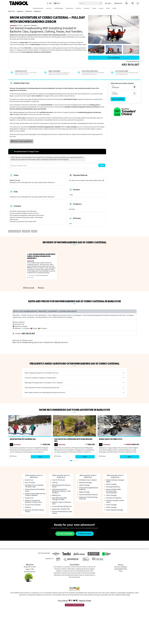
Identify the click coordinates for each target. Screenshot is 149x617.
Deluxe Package (84, 492)
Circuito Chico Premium (33, 505)
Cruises (94, 8)
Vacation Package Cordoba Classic (115, 501)
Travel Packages (58, 8)
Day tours (48, 8)
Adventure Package (85, 482)
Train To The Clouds (58, 480)
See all (41, 288)
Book (40, 457)
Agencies (119, 3)
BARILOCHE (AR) (15, 180)
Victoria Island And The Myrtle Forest (35, 490)
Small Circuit (29, 480)
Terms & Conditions (120, 567)
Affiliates (120, 565)
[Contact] (126, 3)
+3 (135, 17)
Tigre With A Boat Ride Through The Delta (59, 498)
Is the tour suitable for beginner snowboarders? (40, 378)
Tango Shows (69, 8)
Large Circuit (29, 498)
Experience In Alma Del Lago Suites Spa (88, 498)
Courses (101, 8)
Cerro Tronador (30, 482)
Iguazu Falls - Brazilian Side (61, 509)
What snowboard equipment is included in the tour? (42, 373)
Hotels (108, 8)
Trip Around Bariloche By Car (88, 495)
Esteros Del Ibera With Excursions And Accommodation (113, 491)
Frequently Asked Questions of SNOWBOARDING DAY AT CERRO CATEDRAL (74, 363)
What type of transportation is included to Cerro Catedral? (44, 383)
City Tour (55, 482)
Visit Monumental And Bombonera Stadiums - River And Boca (61, 491)
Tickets (114, 8)
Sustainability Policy (120, 569)
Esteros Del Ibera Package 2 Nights (115, 481)
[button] (90, 3)
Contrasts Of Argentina (113, 498)
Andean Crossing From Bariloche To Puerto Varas (33, 501)
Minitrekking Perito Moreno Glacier (61, 486)
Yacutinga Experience (113, 487)
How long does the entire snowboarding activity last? (42, 388)
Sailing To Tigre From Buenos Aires (61, 503)
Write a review (29, 288)
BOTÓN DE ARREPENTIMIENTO (74, 605)
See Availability (114, 57)
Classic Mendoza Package (114, 510)
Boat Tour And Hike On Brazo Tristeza (34, 510)
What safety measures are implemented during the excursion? (45, 392)
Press (121, 571)
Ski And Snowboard (15, 231)
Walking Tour (56, 495)
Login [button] (109, 3)
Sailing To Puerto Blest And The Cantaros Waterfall (35, 494)
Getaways (86, 8)
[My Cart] (132, 3)
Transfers (78, 8)
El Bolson (28, 507)
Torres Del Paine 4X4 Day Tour (62, 506)
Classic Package (84, 485)
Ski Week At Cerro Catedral (88, 480)
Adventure (26, 231)
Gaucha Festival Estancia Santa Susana (62, 512)
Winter (35, 231)
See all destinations (38, 8)
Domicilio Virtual (29, 572)
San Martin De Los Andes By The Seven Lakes (34, 486)
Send (101, 165)
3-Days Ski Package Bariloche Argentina (88, 488)
